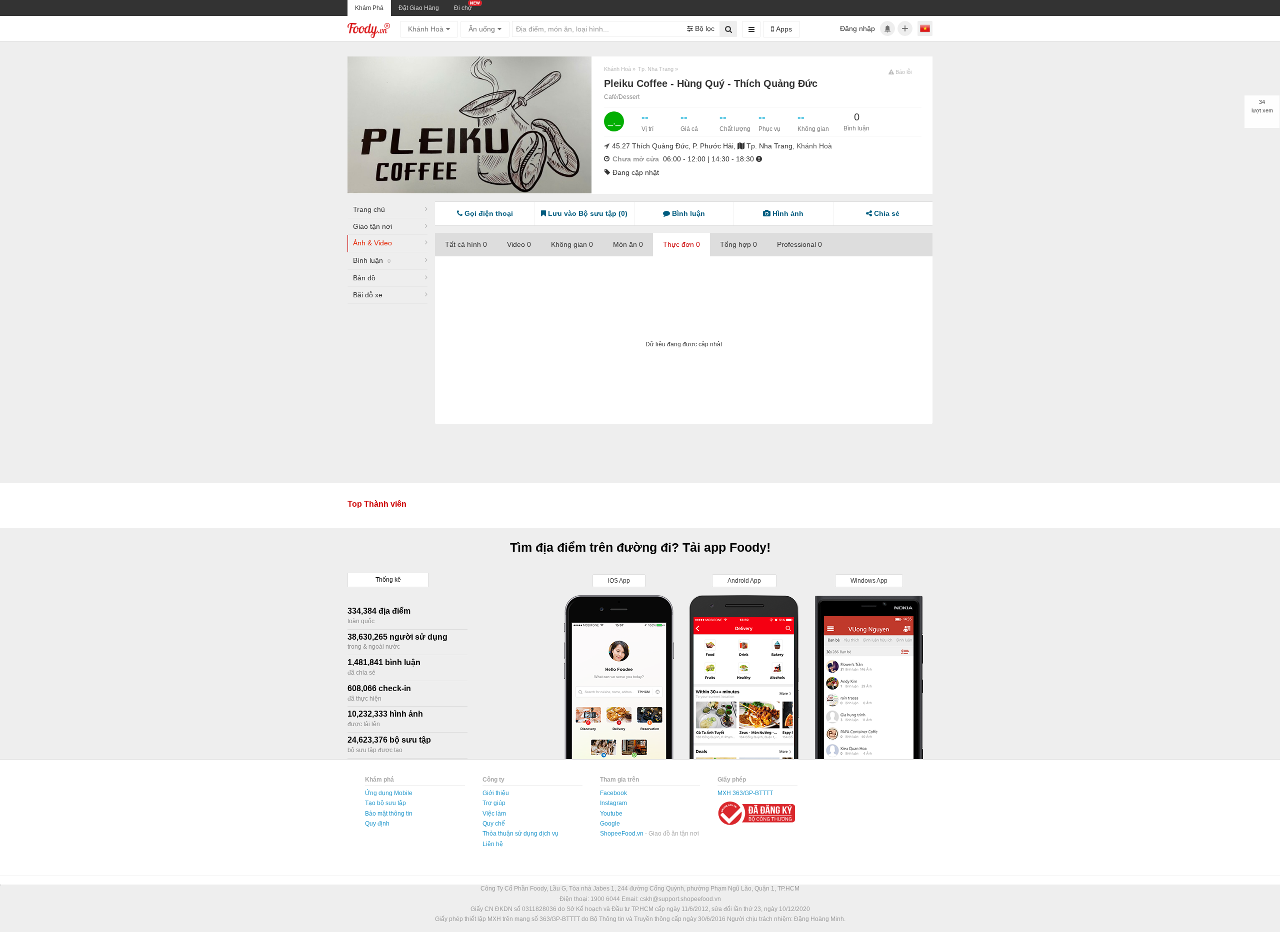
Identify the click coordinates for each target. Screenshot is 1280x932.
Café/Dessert (622, 96)
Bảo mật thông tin (388, 813)
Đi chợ (463, 7)
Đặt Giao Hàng (418, 7)
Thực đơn (681, 244)
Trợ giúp (494, 803)
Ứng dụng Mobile (388, 793)
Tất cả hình (466, 244)
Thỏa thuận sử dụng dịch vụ (520, 833)
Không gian (572, 244)
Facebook (613, 793)
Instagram (613, 803)
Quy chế (493, 823)
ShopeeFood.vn (622, 833)
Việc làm (494, 813)
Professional (799, 244)
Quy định (377, 823)
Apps (783, 29)
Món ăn (628, 244)
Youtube (611, 813)
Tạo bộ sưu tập (385, 803)
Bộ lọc (703, 28)
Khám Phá (369, 7)
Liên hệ (492, 844)
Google (610, 823)
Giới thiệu (495, 793)
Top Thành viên (377, 504)
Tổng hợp (738, 244)
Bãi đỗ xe (367, 295)
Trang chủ (369, 209)
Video (519, 244)
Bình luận (371, 260)
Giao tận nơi (372, 226)
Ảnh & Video (372, 243)
